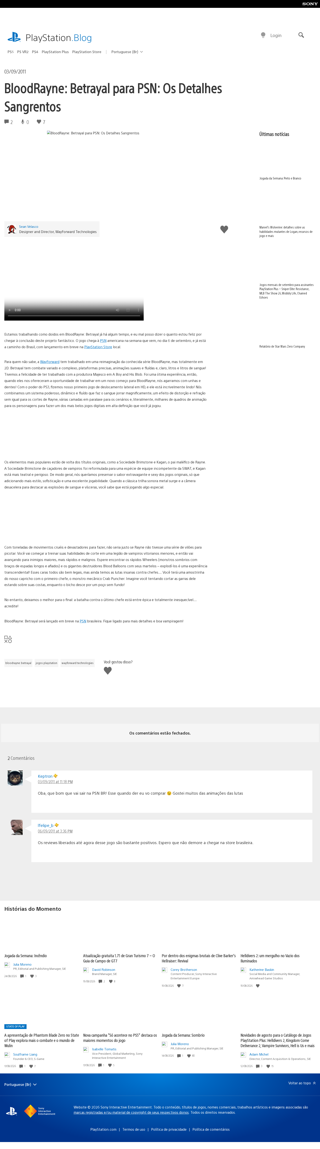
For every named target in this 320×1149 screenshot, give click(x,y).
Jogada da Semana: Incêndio (25, 955)
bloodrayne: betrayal (18, 663)
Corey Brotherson (184, 969)
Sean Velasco (28, 226)
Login (275, 35)
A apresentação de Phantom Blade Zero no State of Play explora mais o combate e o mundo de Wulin (41, 1040)
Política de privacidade (169, 1129)
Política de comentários (211, 1129)
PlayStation (58, 37)
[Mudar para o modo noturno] (263, 35)
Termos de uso (133, 1129)
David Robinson (103, 969)
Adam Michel (258, 1054)
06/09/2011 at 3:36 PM (55, 830)
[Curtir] (32, 976)
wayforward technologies (78, 663)
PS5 (11, 51)
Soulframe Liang (25, 1054)
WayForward (49, 361)
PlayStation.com (103, 1129)
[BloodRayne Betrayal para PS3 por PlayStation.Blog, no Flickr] (106, 434)
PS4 (35, 51)
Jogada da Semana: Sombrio (183, 1034)
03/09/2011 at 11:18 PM (55, 781)
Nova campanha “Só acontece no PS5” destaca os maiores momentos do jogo (120, 1037)
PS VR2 (23, 51)
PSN (103, 340)
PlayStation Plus (55, 51)
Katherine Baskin (261, 969)
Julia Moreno (22, 964)
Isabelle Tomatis (104, 1049)
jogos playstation (46, 663)
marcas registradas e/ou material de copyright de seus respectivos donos (131, 1112)
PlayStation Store (86, 51)
